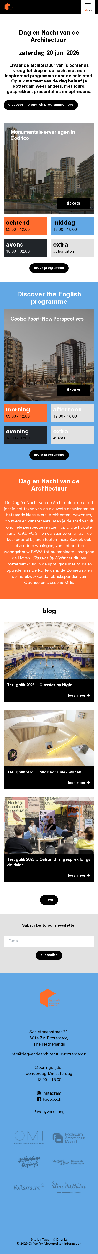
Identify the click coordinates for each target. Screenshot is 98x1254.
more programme (49, 455)
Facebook (51, 1099)
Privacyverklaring (49, 1112)
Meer (49, 900)
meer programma (49, 268)
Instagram (51, 1093)
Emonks (62, 1239)
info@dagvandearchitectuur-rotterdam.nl (49, 1054)
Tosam (47, 1239)
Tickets (73, 203)
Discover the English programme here (40, 105)
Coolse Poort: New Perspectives (46, 319)
